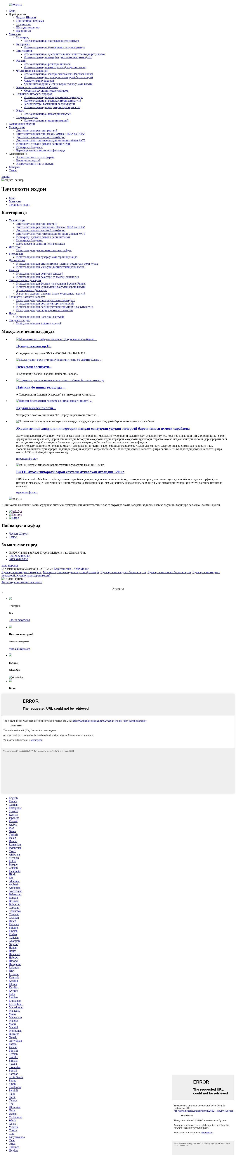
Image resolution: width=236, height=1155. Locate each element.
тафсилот (32, 458)
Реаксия (21, 60)
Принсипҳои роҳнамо (30, 20)
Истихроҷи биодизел (29, 147)
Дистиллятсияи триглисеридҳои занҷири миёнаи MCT (50, 140)
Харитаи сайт (62, 568)
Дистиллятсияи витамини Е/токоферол (40, 137)
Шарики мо (23, 30)
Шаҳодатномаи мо (27, 27)
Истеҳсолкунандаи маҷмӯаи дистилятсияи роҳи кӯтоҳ (58, 57)
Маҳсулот (15, 34)
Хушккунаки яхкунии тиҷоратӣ (21, 572)
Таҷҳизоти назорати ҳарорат (34, 93)
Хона (12, 10)
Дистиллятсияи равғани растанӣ (36, 130)
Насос (20, 110)
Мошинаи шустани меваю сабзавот (46, 90)
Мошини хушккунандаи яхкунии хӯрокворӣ (71, 572)
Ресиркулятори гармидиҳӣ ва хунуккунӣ (49, 103)
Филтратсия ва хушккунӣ (32, 70)
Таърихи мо (23, 24)
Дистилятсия (24, 50)
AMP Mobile (81, 568)
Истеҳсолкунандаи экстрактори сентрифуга (51, 40)
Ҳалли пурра (17, 127)
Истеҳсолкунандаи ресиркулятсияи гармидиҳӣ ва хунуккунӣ (54, 306)
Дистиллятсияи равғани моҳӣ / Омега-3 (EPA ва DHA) (50, 133)
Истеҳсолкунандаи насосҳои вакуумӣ (47, 113)
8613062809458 (18, 559)
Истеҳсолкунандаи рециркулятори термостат (52, 107)
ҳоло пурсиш (9, 565)
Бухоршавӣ (23, 44)
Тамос (13, 170)
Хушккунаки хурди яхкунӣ (33, 575)
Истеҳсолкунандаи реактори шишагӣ (47, 64)
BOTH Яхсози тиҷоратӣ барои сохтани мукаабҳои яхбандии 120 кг (70, 472)
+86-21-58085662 (19, 555)
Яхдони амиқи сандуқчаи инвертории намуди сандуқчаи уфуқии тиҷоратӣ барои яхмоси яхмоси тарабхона (103, 428)
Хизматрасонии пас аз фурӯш (34, 163)
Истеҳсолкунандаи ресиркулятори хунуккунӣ (52, 100)
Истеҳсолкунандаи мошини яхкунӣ (46, 120)
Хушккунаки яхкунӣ (22, 123)
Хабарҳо (14, 167)
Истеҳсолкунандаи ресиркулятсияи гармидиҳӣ (53, 97)
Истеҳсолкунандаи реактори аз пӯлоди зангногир (55, 67)
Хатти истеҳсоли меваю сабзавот (37, 87)
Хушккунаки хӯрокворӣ (39, 80)
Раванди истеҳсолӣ (28, 160)
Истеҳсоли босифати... (34, 367)
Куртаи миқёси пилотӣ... (36, 408)
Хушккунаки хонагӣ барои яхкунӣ (169, 572)
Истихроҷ (22, 37)
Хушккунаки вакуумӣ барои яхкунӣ (123, 572)
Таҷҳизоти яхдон (27, 117)
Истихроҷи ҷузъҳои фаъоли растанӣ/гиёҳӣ (43, 143)
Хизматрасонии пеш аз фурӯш (35, 157)
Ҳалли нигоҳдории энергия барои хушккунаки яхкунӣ (58, 83)
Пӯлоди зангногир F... (33, 346)
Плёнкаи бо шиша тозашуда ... (40, 387)
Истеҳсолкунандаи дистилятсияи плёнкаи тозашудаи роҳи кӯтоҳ (64, 54)
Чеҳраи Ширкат (26, 17)
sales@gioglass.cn (19, 648)
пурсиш (21, 458)
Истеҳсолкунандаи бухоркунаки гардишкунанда (54, 47)
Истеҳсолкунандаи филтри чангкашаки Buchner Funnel (58, 74)
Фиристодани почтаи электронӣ (21, 582)
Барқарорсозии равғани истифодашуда (40, 150)
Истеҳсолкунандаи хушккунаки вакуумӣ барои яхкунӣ (58, 77)
